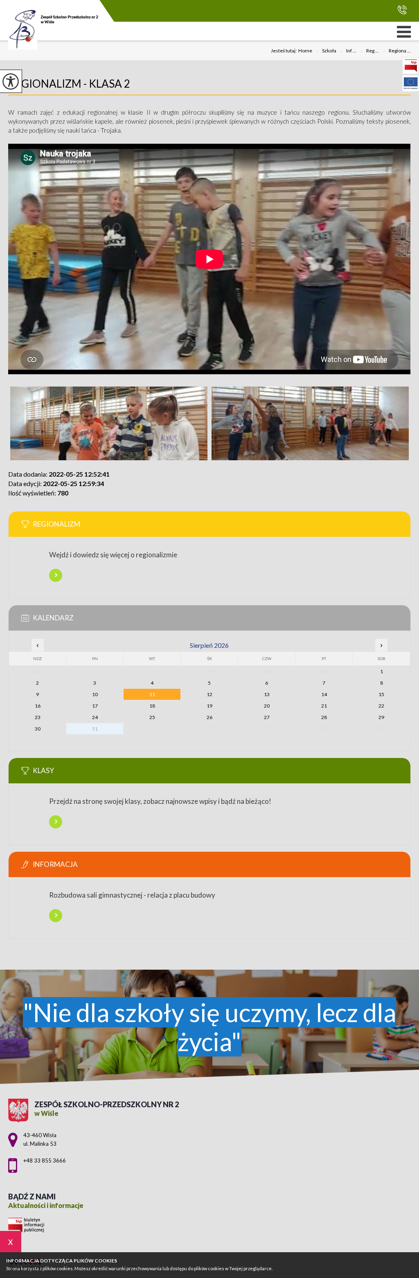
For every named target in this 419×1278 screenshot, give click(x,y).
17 (95, 706)
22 (381, 706)
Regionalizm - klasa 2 (69, 83)
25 (152, 717)
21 (324, 706)
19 (209, 706)
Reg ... (369, 51)
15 (381, 694)
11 (152, 694)
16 (38, 706)
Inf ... (348, 51)
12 (209, 694)
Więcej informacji (55, 575)
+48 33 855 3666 (400, 10)
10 (95, 694)
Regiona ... (396, 51)
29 (381, 717)
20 (267, 706)
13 (267, 694)
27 (267, 717)
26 (209, 717)
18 (152, 706)
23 (38, 717)
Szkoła (325, 51)
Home (305, 50)
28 (324, 717)
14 (324, 694)
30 (38, 729)
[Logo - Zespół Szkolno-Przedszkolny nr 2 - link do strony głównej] (53, 29)
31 (95, 729)
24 (95, 717)
